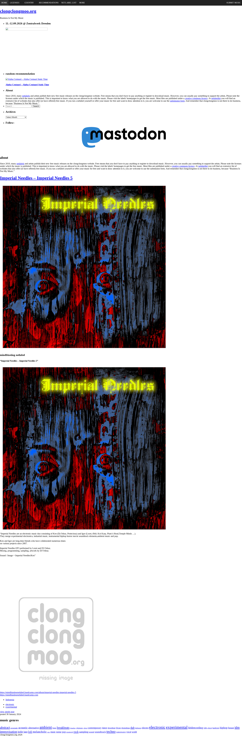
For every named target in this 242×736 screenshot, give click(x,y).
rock (76, 731)
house (231, 727)
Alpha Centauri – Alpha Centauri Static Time (27, 84)
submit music (233, 3)
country (29, 3)
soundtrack (100, 732)
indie (20, 731)
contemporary (95, 727)
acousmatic (14, 728)
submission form (177, 101)
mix (48, 732)
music (53, 732)
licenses (14, 3)
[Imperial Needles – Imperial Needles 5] (84, 349)
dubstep (138, 728)
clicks (85, 728)
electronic (10, 704)
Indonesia (10, 699)
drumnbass (125, 728)
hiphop (224, 727)
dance (104, 728)
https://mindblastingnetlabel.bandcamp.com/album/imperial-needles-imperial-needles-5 (38, 692)
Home (4, 3)
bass (54, 728)
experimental (11, 707)
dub (132, 727)
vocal (128, 732)
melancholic (40, 731)
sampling (83, 731)
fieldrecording (195, 727)
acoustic (23, 727)
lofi (30, 731)
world (134, 732)
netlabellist (216, 98)
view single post (7, 712)
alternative (33, 727)
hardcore (215, 728)
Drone (118, 728)
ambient (45, 727)
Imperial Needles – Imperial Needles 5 (36, 177)
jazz (26, 731)
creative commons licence (196, 98)
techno (111, 731)
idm (237, 727)
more (82, 3)
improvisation (8, 731)
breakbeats (63, 727)
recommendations (49, 3)
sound (91, 732)
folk (205, 728)
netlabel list (68, 3)
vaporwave (121, 732)
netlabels (26, 96)
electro (145, 727)
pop (64, 732)
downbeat (111, 728)
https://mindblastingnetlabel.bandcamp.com (19, 695)
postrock (69, 732)
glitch (209, 728)
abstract (5, 727)
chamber (73, 728)
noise (58, 731)
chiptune (79, 728)
